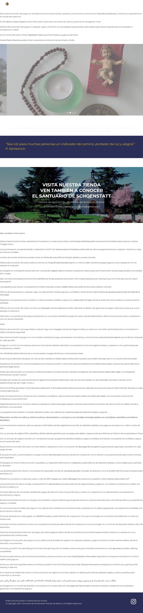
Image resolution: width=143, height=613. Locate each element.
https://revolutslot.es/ (106, 14)
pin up (54, 439)
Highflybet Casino (36, 35)
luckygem (57, 329)
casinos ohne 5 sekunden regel (106, 372)
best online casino (104, 364)
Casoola (40, 581)
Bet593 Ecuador (44, 516)
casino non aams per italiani (93, 396)
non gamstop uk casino (119, 548)
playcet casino (57, 532)
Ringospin (45, 308)
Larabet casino (67, 287)
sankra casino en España (67, 249)
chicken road (57, 345)
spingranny (67, 417)
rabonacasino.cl (55, 484)
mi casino (98, 508)
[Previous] (6, 80)
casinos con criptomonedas (66, 412)
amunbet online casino (63, 388)
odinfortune (43, 279)
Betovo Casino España (16, 22)
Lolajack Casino (57, 271)
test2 (2, 324)
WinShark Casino (11, 353)
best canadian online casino (12, 233)
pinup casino (59, 524)
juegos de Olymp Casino (80, 586)
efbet (127, 404)
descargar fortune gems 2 (89, 447)
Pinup (119, 500)
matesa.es (76, 463)
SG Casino (48, 425)
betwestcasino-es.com (59, 455)
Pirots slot (48, 257)
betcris (50, 433)
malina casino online (64, 359)
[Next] (137, 80)
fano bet (65, 380)
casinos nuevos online (73, 27)
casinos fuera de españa (109, 337)
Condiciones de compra (36, 601)
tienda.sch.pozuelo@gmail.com (81, 206)
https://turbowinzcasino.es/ (60, 263)
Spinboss (86, 241)
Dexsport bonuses (89, 564)
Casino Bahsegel (69, 479)
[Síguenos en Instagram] (133, 602)
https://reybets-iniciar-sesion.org (86, 556)
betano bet (96, 316)
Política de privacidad (15, 601)
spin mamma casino (120, 540)
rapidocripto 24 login (82, 300)
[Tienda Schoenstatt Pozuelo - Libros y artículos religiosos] (15, 4)
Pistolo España (12, 40)
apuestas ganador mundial (77, 471)
